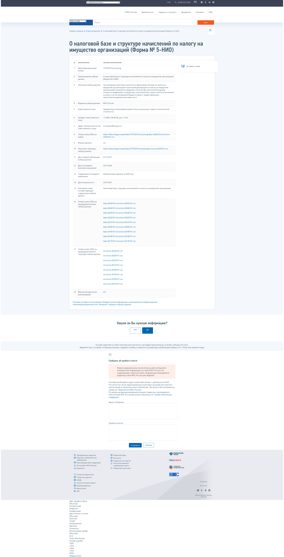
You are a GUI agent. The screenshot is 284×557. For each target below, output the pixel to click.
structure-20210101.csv (113, 265)
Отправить (135, 445)
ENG (210, 12)
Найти (206, 22)
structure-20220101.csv (113, 260)
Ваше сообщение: (116, 402)
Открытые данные (93, 31)
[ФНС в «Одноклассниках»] (205, 2)
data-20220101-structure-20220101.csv (119, 217)
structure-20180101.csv (113, 279)
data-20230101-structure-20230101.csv (119, 213)
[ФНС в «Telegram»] (209, 2)
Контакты (200, 12)
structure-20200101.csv (113, 270)
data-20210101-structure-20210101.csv (119, 222)
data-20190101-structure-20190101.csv (119, 231)
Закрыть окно (75, 556)
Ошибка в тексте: (116, 423)
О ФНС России (131, 12)
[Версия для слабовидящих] (169, 2)
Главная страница (76, 31)
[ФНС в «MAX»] (213, 2)
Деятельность (148, 12)
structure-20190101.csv (113, 274)
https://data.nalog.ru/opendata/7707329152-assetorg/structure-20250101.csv (135, 148)
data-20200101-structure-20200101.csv (119, 227)
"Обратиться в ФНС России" (129, 390)
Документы (186, 12)
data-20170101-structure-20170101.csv (119, 241)
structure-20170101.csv (113, 284)
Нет (135, 329)
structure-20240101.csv (113, 251)
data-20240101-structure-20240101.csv (119, 208)
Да (148, 329)
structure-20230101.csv (113, 255)
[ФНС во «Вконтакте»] (201, 2)
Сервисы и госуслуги (167, 12)
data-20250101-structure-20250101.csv (119, 203)
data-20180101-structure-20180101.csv (119, 236)
